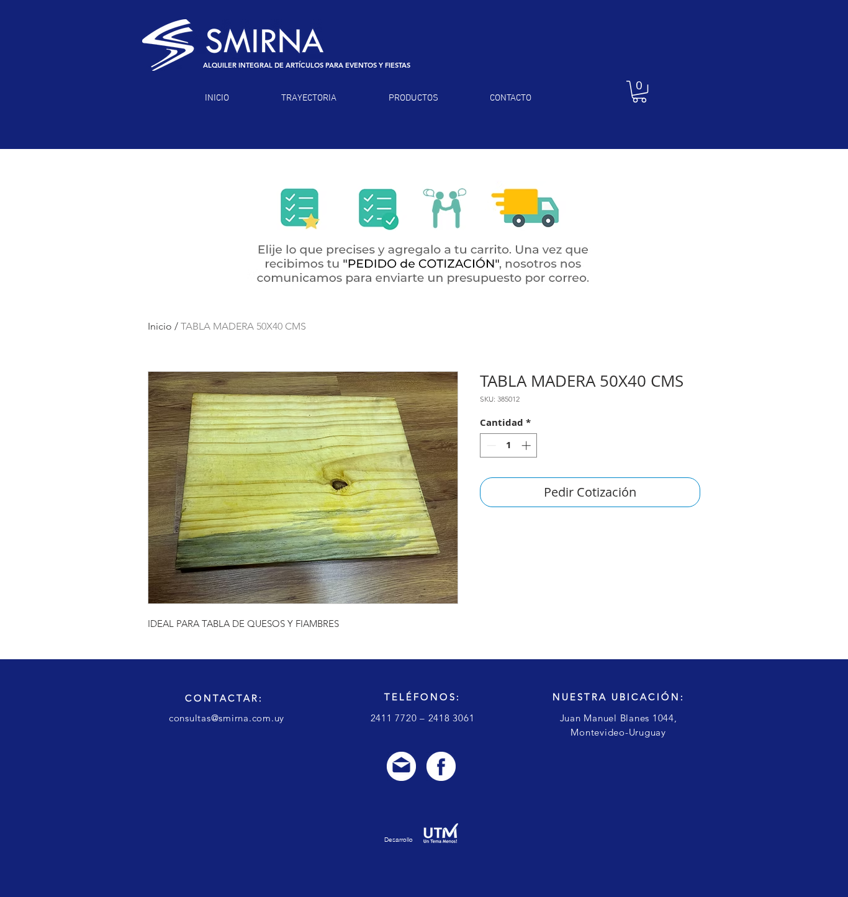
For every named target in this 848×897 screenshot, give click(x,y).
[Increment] (527, 445)
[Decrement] (490, 445)
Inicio (160, 326)
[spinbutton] (508, 445)
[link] (639, 91)
